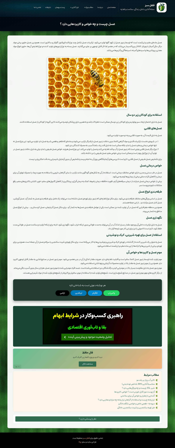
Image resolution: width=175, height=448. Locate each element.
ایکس (62, 293)
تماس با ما (37, 7)
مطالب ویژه (89, 7)
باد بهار (17, 366)
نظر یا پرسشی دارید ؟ (87, 419)
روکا (80, 442)
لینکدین (78, 293)
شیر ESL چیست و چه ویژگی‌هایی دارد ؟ (138, 388)
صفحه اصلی (111, 7)
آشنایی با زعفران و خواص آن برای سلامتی (138, 396)
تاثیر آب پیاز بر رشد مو (146, 380)
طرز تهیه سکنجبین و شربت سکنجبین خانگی (136, 407)
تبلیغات (48, 7)
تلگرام (95, 293)
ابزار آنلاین (75, 7)
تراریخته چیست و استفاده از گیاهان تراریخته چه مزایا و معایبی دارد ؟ (126, 400)
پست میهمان (60, 7)
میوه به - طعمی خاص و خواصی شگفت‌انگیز (136, 403)
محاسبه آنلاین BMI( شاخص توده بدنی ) (138, 384)
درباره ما (100, 7)
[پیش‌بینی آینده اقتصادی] (87, 326)
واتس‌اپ (111, 293)
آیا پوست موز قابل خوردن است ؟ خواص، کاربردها (134, 392)
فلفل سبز (86, 438)
